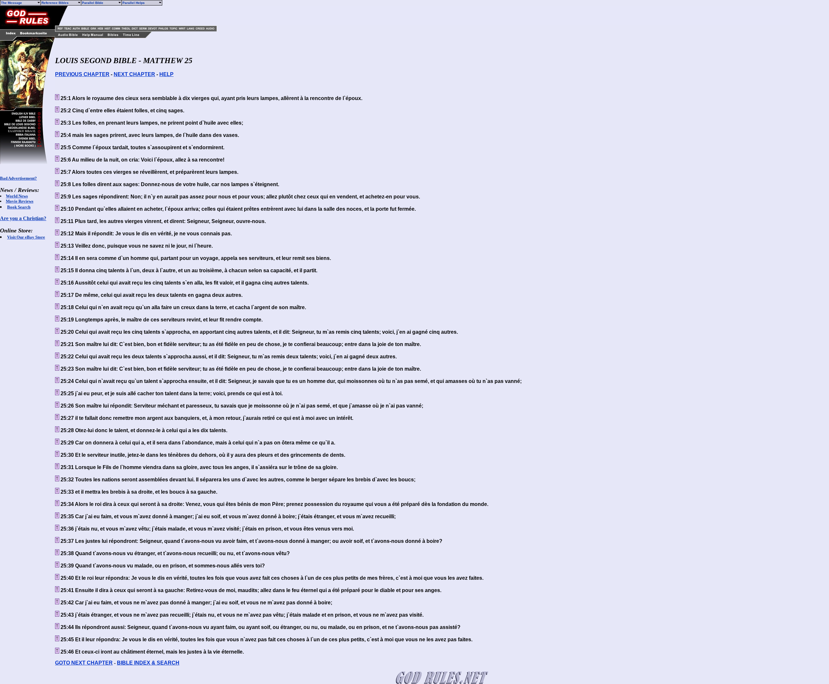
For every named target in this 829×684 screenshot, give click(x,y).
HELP (166, 74)
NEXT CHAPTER (134, 74)
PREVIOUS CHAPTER (82, 74)
